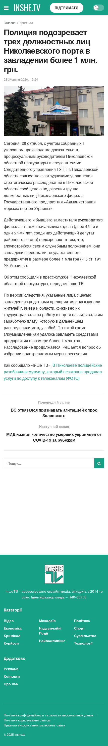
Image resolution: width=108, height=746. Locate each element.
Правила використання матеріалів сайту (34, 725)
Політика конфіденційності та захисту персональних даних (48, 715)
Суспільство (85, 635)
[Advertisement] (54, 507)
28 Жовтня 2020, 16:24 (21, 79)
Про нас (11, 683)
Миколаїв (47, 620)
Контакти (12, 676)
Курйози (11, 643)
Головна (10, 23)
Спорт (79, 628)
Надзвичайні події (50, 631)
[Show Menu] (6, 7)
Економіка (13, 628)
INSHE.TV (27, 7)
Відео (9, 620)
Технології (83, 643)
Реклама (11, 668)
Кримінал (26, 23)
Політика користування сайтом (27, 720)
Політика (82, 620)
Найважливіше (52, 640)
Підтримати (66, 7)
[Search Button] (99, 463)
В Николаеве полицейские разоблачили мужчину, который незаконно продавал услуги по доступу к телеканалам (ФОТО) (53, 371)
